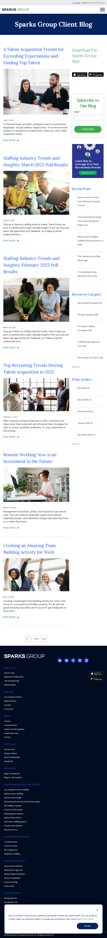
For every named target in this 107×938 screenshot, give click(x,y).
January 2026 (85, 423)
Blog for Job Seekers (13, 777)
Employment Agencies (13, 870)
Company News (10, 725)
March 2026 (84, 399)
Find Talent (10, 744)
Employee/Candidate (96, 3)
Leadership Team (11, 733)
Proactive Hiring (10, 882)
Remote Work (10, 685)
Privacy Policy (87, 919)
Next (36, 638)
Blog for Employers (12, 773)
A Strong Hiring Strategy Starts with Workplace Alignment (89, 221)
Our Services (9, 749)
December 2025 (86, 434)
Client (84, 3)
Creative (7, 705)
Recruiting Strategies (90, 302)
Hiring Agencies (10, 898)
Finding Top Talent (14, 860)
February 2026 (86, 411)
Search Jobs (9, 673)
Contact (7, 737)
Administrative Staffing (13, 793)
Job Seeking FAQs (11, 681)
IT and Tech (8, 709)
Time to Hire (9, 886)
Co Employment (10, 842)
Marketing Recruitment (13, 813)
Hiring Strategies (88, 314)
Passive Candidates (12, 878)
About (7, 716)
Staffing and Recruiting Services (22, 784)
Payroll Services (11, 829)
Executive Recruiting (12, 797)
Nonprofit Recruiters (12, 817)
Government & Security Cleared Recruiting (22, 801)
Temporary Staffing (12, 853)
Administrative (10, 701)
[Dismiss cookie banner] (97, 910)
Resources (10, 768)
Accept (88, 926)
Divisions (9, 691)
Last (44, 638)
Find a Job (9, 667)
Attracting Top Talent (90, 357)
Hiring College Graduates (14, 874)
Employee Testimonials (13, 676)
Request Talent (10, 753)
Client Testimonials (12, 757)
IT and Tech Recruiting (13, 809)
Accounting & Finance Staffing (16, 789)
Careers (7, 721)
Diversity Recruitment (13, 866)
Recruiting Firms (11, 850)
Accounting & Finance (13, 697)
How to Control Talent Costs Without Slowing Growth (88, 201)
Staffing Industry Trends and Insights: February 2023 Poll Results (31, 265)
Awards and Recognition (14, 729)
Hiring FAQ (8, 761)
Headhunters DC (11, 902)
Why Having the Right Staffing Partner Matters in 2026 (90, 240)
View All (75, 366)
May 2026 (83, 388)
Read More (9, 140)
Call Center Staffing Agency (15, 821)
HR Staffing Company (12, 805)
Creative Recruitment (13, 825)
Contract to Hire (10, 846)
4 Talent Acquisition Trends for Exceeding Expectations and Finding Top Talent (33, 56)
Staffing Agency (13, 893)
